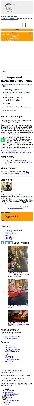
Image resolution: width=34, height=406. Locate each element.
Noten (4, 72)
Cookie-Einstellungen (12, 359)
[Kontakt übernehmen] (3, 140)
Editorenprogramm (11, 338)
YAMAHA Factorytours (12, 351)
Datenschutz (9, 358)
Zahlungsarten (9, 356)
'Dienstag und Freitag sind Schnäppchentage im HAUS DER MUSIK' (18, 324)
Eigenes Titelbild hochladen (10, 84)
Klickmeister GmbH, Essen (10, 372)
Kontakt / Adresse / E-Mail (13, 230)
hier (24, 202)
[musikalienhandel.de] (17, 17)
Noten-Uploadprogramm (13, 336)
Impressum (8, 363)
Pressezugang (9, 239)
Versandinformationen (12, 400)
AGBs (6, 354)
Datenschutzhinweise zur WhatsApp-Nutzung (16, 152)
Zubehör (14, 37)
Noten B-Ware (10, 40)
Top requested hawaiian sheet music (15, 172)
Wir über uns (9, 235)
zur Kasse (4, 220)
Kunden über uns (10, 233)
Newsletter (8, 402)
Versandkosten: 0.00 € (12, 216)
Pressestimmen (10, 237)
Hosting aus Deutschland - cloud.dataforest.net (16, 375)
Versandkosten (26, 107)
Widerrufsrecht (9, 361)
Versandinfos (9, 232)
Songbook (21, 160)
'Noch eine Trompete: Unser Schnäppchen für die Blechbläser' (18, 274)
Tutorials (7, 346)
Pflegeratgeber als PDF (12, 349)
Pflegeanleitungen (11, 347)
